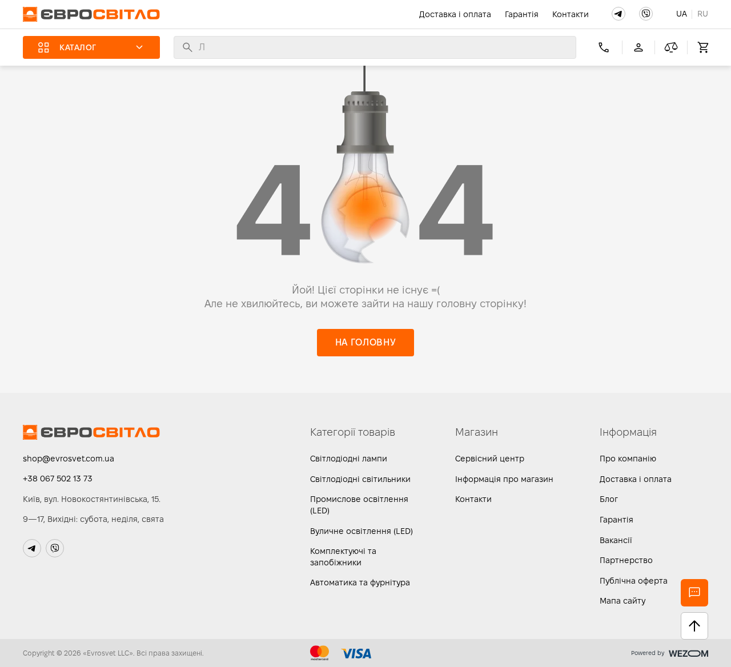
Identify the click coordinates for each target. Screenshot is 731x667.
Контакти (570, 14)
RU (702, 13)
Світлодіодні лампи (348, 458)
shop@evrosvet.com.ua (68, 458)
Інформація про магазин (504, 479)
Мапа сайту (622, 600)
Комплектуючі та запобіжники (343, 557)
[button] (618, 14)
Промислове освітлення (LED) (359, 505)
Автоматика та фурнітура (360, 582)
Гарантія (522, 14)
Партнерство (626, 560)
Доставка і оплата (455, 14)
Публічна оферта (634, 580)
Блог (609, 499)
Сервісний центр (489, 458)
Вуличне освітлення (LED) (361, 531)
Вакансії (616, 540)
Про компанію (628, 458)
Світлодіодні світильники (360, 479)
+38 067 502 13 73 (58, 478)
